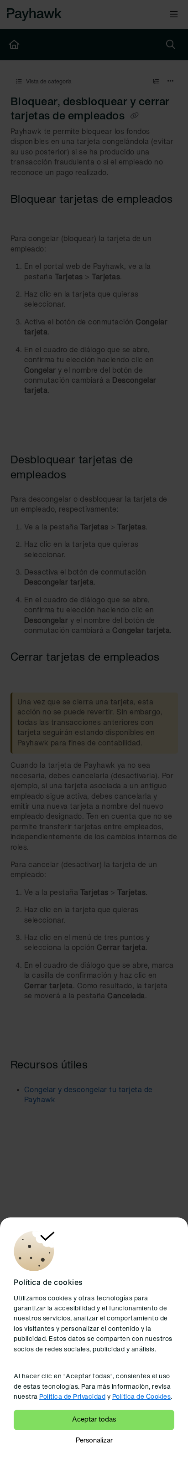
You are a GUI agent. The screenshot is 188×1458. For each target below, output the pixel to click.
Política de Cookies (141, 1397)
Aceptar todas (94, 1420)
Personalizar (94, 1440)
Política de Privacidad (72, 1397)
